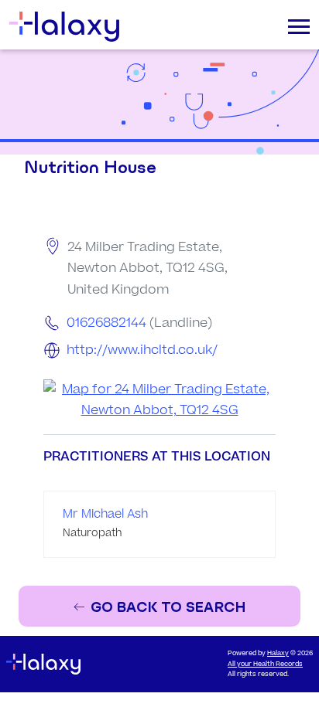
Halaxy (278, 653)
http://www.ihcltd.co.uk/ (142, 350)
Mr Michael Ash (105, 514)
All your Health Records (265, 664)
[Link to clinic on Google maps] (159, 400)
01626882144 (106, 323)
